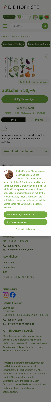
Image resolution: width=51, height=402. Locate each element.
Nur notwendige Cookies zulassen (23, 214)
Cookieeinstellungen (25, 229)
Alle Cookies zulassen (17, 222)
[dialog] (25, 201)
